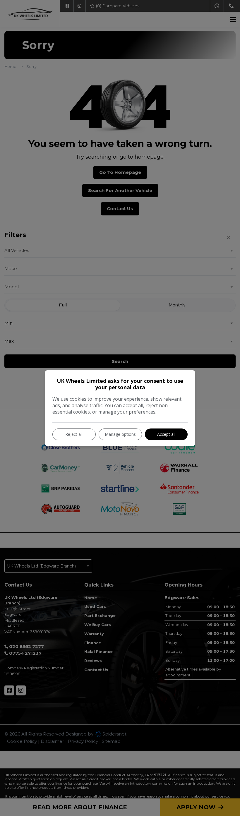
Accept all (166, 434)
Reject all (74, 434)
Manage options (120, 434)
